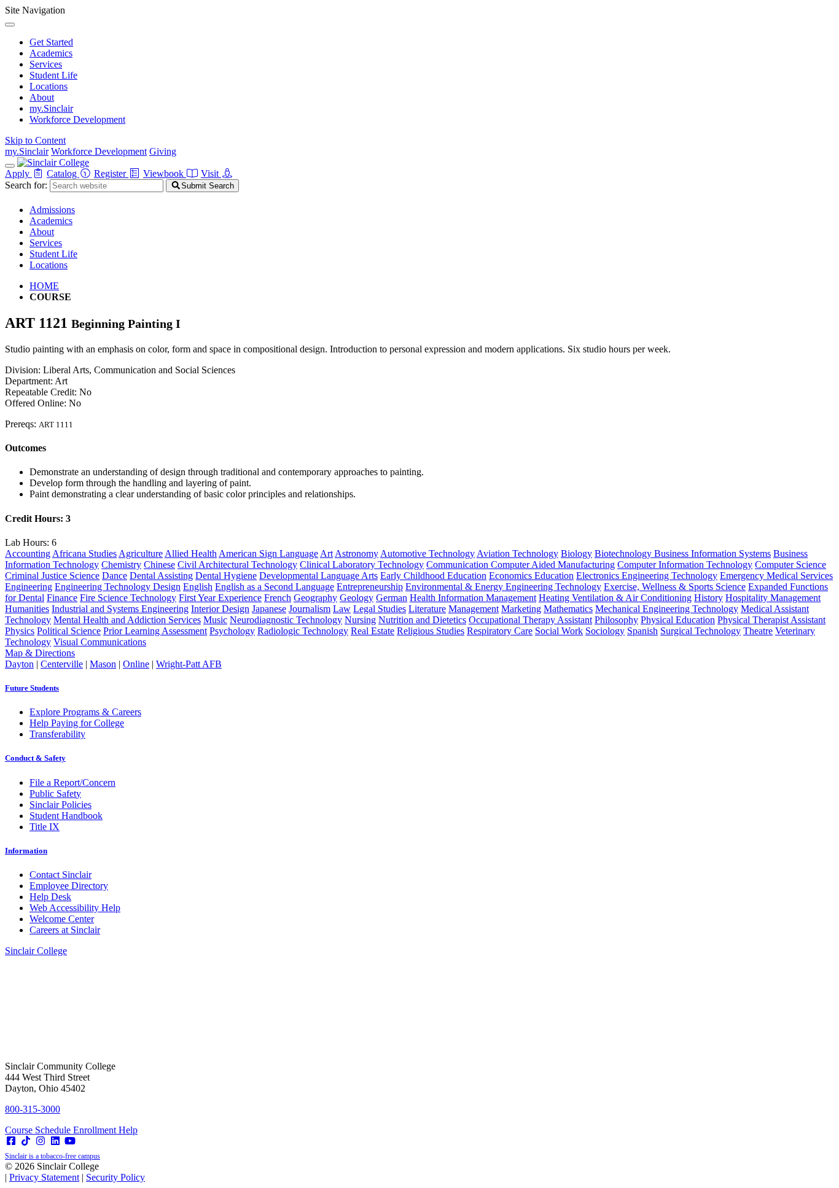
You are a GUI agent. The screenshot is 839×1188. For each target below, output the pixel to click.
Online (136, 664)
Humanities (27, 609)
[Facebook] (11, 1141)
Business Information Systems (712, 553)
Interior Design (220, 609)
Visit (211, 173)
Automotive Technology (427, 553)
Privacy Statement (44, 1177)
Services (45, 64)
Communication (458, 564)
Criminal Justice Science (52, 575)
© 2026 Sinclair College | (75, 1171)
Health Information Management (473, 597)
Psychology (232, 631)
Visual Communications (99, 642)
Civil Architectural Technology (237, 564)
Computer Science (790, 564)
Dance (114, 575)
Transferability (57, 734)
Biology (576, 553)
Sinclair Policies (60, 804)
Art (326, 553)
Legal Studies (379, 609)
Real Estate (372, 631)
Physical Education (678, 620)
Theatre (758, 631)
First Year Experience (220, 597)
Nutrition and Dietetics (422, 620)
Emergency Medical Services (776, 575)
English (198, 586)
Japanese (269, 609)
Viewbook (164, 173)
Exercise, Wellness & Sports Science (675, 586)
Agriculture (141, 553)
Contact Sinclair (60, 874)
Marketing (521, 609)
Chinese (159, 564)
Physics (19, 631)
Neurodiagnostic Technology (286, 620)
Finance (62, 597)
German (391, 597)
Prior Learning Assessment (155, 631)
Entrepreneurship (370, 586)
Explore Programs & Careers (85, 712)
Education (554, 575)
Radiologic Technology (302, 631)
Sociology (605, 631)
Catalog (63, 173)
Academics (50, 53)
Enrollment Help (105, 1130)
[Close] (10, 24)
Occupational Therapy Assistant (530, 620)
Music (215, 620)
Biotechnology (624, 553)
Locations (48, 86)
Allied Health (191, 553)
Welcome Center (61, 919)
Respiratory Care (500, 631)
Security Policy (115, 1177)
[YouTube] (70, 1141)
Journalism (309, 609)
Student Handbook (66, 815)
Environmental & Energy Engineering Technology (503, 586)
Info (26, 850)
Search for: (26, 185)
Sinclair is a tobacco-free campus (52, 1156)
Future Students (32, 688)
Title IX (44, 826)
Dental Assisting (161, 575)
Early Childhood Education (433, 575)
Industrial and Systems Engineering (120, 609)
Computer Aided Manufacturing (553, 564)
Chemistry (121, 564)
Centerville (62, 664)
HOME (44, 286)
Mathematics (568, 609)
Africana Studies (84, 553)
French (277, 597)
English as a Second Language (274, 586)
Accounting (27, 553)
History (708, 597)
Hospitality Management (773, 597)
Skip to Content (35, 140)
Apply (18, 173)
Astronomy (356, 553)
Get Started (51, 42)
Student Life (53, 75)
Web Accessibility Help (74, 908)
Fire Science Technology (128, 597)
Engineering (28, 586)
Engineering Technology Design (118, 586)
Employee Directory (68, 885)
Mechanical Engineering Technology (666, 609)
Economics (511, 575)
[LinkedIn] (55, 1141)
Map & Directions (40, 653)
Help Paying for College (76, 723)
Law (342, 609)
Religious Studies (430, 631)
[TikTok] (26, 1141)
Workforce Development (77, 119)
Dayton (19, 664)
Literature (427, 609)
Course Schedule (39, 1130)
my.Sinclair (51, 108)
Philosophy (616, 620)
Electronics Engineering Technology (646, 575)
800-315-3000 (32, 1109)
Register (111, 173)
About (41, 97)
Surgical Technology (700, 631)
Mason (103, 664)
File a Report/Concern (72, 782)
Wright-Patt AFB (189, 664)
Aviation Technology (517, 553)
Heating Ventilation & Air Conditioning (615, 597)
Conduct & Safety (35, 758)
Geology (356, 597)
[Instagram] (40, 1141)
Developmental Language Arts (318, 575)
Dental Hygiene (226, 575)
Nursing (360, 620)
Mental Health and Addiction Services (127, 620)
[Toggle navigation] (10, 166)
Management (473, 609)
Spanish (642, 631)
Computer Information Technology (684, 564)
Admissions (52, 209)
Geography (315, 597)
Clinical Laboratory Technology (362, 564)
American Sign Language (268, 553)
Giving (162, 151)
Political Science (69, 631)
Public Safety (55, 793)
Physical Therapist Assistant (771, 620)
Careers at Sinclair (64, 930)
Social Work (559, 631)
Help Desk (50, 896)
